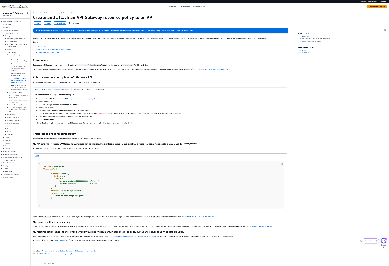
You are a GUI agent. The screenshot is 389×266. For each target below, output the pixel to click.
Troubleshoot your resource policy (48, 52)
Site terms (51, 263)
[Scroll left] (166, 6)
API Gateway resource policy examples (59, 254)
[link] (69, 13)
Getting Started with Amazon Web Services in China (173, 31)
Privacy (44, 263)
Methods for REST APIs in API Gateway (199, 217)
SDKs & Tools (302, 50)
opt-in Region (60, 240)
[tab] (52, 90)
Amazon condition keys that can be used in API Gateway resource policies (69, 251)
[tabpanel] (160, 109)
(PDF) (195, 31)
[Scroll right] (206, 6)
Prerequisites (41, 46)
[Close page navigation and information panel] (385, 30)
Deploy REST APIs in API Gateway (261, 226)
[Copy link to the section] (31, 60)
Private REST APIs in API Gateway (215, 69)
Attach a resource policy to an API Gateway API (53, 49)
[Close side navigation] (27, 13)
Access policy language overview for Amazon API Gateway (134, 236)
